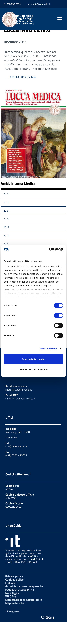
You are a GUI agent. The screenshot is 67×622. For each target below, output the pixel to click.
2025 (6, 202)
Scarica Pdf (23, 77)
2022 (6, 227)
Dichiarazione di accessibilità (23, 599)
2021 (6, 235)
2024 (6, 211)
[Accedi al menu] (59, 19)
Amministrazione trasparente (24, 586)
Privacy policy (14, 576)
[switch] (58, 315)
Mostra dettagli (48, 348)
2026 (6, 194)
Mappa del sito (14, 603)
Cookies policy (14, 579)
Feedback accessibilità (19, 589)
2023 (6, 219)
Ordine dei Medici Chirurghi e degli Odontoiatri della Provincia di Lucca (23, 19)
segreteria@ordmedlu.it (18, 390)
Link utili (10, 583)
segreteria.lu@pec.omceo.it (20, 398)
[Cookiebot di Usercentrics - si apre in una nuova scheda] (49, 250)
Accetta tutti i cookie (33, 359)
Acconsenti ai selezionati (33, 369)
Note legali (12, 593)
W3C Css (10, 596)
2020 (6, 244)
